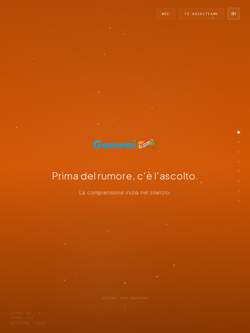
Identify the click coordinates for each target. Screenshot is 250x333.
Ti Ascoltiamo (201, 14)
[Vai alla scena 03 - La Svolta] (239, 152)
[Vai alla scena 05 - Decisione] (239, 171)
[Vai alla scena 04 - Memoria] (239, 161)
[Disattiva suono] (234, 14)
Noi (166, 14)
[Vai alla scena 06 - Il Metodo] (239, 181)
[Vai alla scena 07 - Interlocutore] (239, 191)
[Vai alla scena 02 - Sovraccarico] (239, 142)
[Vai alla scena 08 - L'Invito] (239, 200)
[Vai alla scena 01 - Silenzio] (239, 132)
